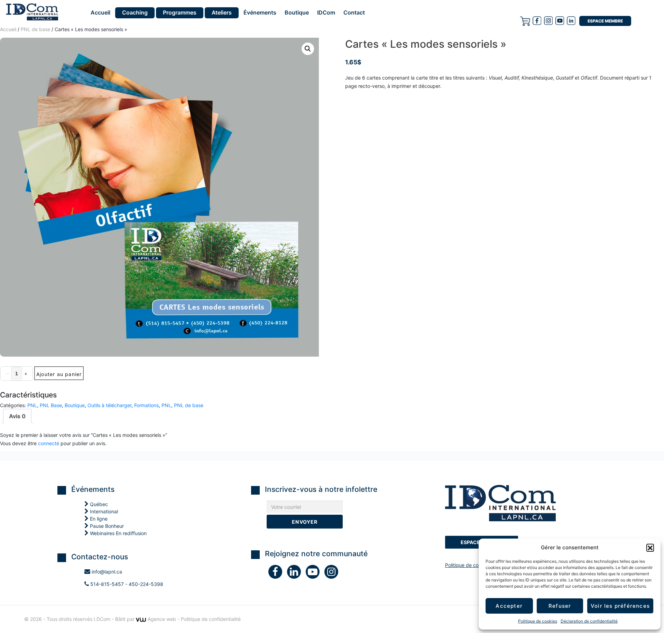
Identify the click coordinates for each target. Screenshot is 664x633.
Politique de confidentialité (475, 565)
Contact (354, 13)
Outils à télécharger (109, 405)
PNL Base (51, 405)
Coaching (135, 12)
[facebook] (537, 20)
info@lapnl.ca (106, 572)
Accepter (509, 606)
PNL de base (188, 405)
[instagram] (548, 20)
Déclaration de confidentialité (589, 621)
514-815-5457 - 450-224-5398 (126, 584)
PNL (32, 405)
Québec (98, 504)
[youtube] (559, 20)
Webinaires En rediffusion (118, 533)
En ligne (98, 519)
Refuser (559, 606)
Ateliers (222, 12)
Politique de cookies (537, 621)
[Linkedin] (571, 20)
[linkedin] (296, 573)
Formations (146, 405)
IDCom (326, 13)
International (103, 511)
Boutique (297, 13)
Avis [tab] (17, 416)
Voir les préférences (620, 606)
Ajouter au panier (59, 374)
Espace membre (605, 21)
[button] (650, 547)
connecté (48, 443)
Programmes (179, 12)
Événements (259, 13)
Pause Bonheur (106, 526)
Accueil (100, 13)
